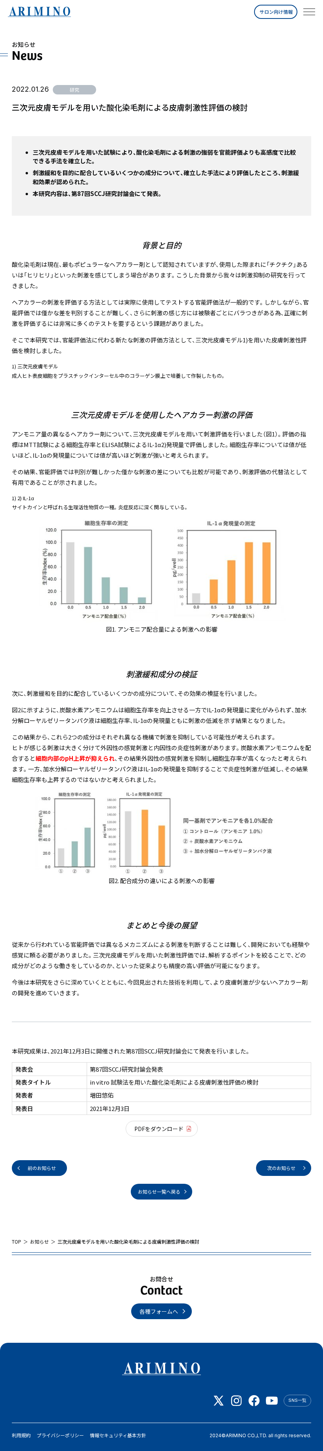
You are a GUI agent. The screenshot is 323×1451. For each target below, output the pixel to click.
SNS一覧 (297, 1400)
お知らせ (39, 1241)
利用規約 (21, 1435)
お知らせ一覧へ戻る (159, 1191)
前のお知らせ (42, 1167)
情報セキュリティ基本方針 (118, 1435)
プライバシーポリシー (60, 1435)
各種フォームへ (158, 1311)
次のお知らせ (281, 1167)
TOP (16, 1241)
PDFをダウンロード (159, 1129)
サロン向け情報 (276, 11)
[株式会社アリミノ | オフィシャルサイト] (39, 12)
